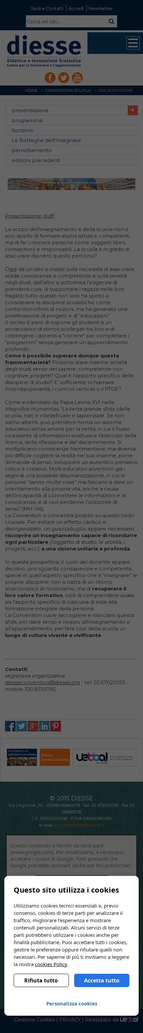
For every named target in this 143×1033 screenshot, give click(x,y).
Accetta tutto (101, 980)
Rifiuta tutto (41, 980)
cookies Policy (51, 964)
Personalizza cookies (71, 1003)
